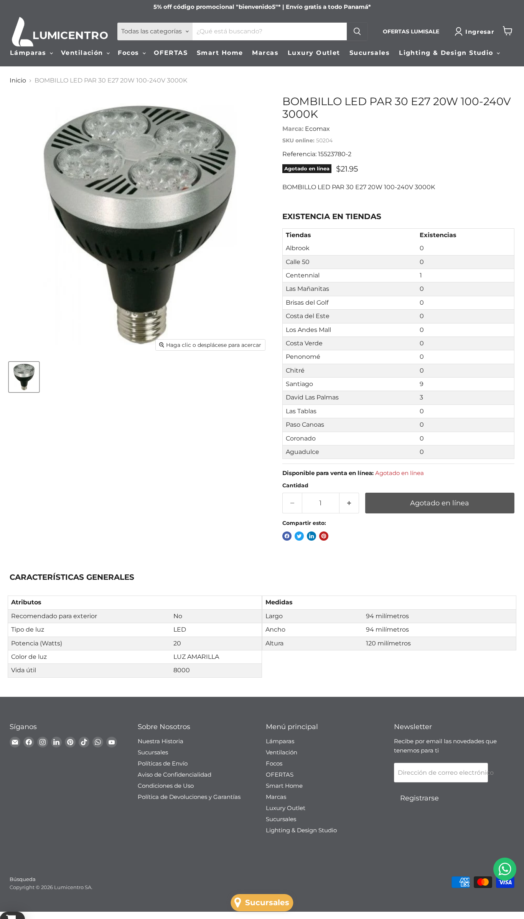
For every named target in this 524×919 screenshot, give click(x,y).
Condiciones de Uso (166, 785)
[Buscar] (357, 31)
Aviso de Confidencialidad (174, 774)
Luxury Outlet (314, 52)
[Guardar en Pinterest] (323, 536)
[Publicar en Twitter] (299, 536)
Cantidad (295, 485)
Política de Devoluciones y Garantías (189, 796)
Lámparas (29, 52)
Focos (130, 52)
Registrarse (419, 798)
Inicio (18, 80)
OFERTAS (171, 52)
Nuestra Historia (160, 741)
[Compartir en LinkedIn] (311, 536)
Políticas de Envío (163, 763)
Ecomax (317, 128)
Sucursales (369, 52)
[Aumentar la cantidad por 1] (349, 503)
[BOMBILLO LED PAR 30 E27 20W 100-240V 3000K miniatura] (24, 377)
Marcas (265, 52)
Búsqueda (23, 879)
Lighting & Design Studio (447, 52)
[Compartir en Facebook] (287, 536)
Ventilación (83, 52)
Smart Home (220, 52)
